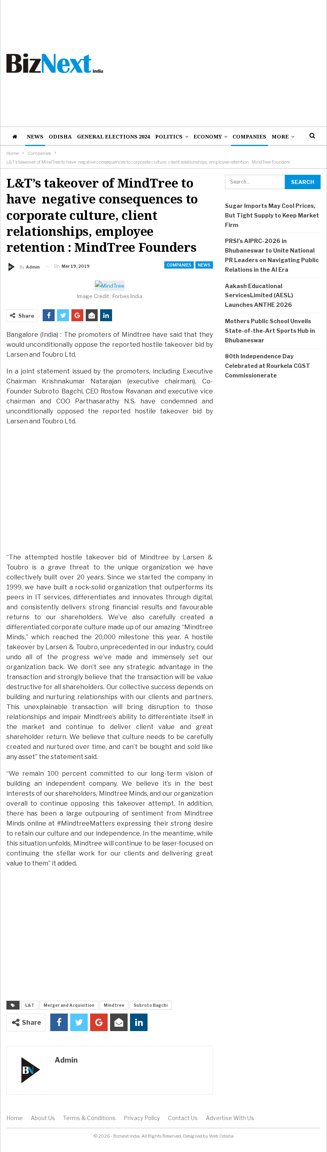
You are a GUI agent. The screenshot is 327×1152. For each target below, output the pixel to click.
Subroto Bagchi (150, 1005)
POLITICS (169, 136)
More (280, 136)
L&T (29, 1005)
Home (14, 1117)
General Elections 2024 (113, 136)
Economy (207, 136)
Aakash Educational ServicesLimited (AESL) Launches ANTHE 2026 (259, 295)
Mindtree (114, 1005)
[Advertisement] (218, 63)
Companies (249, 136)
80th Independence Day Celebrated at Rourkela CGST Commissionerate (267, 366)
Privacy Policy (142, 1117)
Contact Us (183, 1117)
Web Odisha (221, 1136)
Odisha (60, 136)
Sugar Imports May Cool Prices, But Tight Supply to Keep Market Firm (272, 215)
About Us (43, 1117)
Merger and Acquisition (69, 1005)
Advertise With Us (230, 1117)
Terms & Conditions (89, 1117)
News (35, 136)
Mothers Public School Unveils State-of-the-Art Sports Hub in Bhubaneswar (270, 331)
